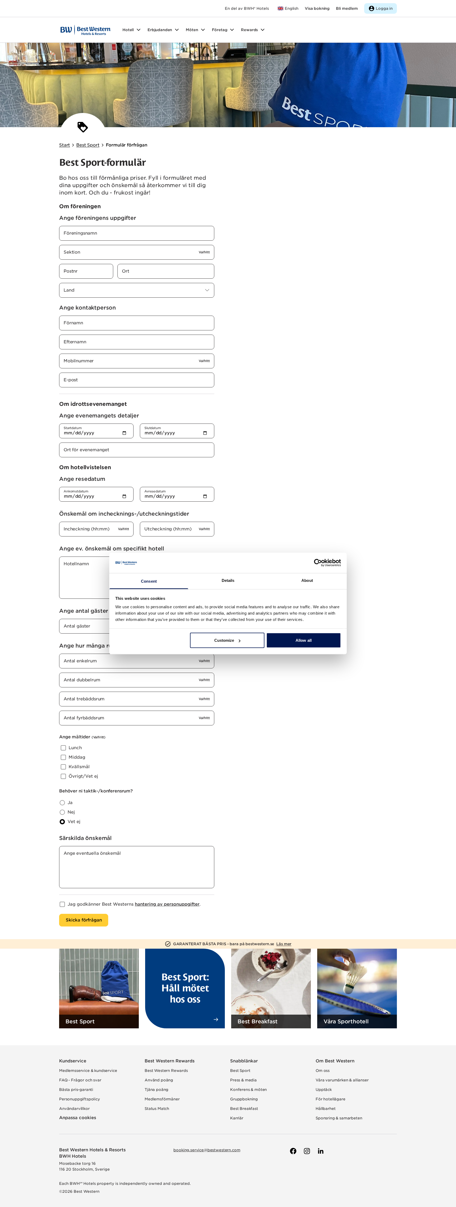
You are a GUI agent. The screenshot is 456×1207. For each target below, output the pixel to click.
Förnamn (73, 322)
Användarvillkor (74, 1108)
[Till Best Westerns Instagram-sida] (306, 1151)
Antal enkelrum (80, 660)
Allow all (304, 640)
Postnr (71, 271)
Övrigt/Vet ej (83, 776)
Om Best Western (335, 1060)
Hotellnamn (76, 563)
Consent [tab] (149, 581)
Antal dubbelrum (82, 679)
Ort (125, 271)
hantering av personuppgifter (167, 904)
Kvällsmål (79, 766)
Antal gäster (77, 626)
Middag (77, 757)
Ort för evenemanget (86, 449)
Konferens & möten (248, 1089)
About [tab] (307, 580)
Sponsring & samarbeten (339, 1118)
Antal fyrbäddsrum (84, 717)
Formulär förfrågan (126, 145)
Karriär (236, 1118)
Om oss (323, 1070)
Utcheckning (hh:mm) (168, 528)
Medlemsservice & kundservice (88, 1070)
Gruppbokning (244, 1099)
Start (64, 145)
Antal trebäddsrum (84, 698)
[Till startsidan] (85, 29)
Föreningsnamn (80, 233)
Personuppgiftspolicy (79, 1099)
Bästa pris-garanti (76, 1089)
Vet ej (74, 821)
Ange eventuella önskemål (92, 853)
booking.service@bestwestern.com (206, 1150)
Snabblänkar (244, 1060)
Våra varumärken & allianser (342, 1080)
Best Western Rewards (169, 1060)
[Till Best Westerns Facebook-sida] (292, 1151)
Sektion (72, 252)
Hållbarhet (325, 1108)
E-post (71, 379)
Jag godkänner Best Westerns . (134, 904)
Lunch (75, 747)
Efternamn (75, 341)
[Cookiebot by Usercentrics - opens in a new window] (318, 563)
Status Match (157, 1108)
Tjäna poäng (156, 1089)
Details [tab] (228, 580)
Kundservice (72, 1060)
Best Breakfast (244, 1108)
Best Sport (87, 145)
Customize (224, 640)
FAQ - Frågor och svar (80, 1080)
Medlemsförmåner (162, 1099)
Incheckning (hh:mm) (87, 528)
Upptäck (324, 1089)
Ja (70, 802)
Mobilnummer (79, 360)
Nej (71, 812)
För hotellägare (330, 1099)
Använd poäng (159, 1080)
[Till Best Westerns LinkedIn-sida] (320, 1151)
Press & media (243, 1080)
